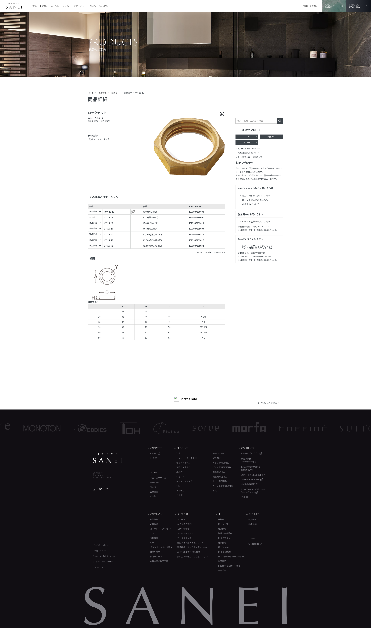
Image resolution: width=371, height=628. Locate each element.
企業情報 (154, 491)
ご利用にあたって (100, 550)
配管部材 (217, 458)
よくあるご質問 (184, 524)
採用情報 (313, 6)
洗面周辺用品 (219, 471)
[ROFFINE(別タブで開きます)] (271, 428)
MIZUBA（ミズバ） (250, 453)
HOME (34, 6)
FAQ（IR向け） (225, 551)
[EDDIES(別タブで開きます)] (58, 428)
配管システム (219, 453)
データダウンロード (186, 537)
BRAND (43, 6)
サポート (181, 519)
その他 (153, 496)
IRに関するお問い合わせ (229, 565)
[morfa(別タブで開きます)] (218, 428)
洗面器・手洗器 (183, 467)
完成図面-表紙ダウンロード (248, 152)
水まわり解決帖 (248, 484)
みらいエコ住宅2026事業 (188, 551)
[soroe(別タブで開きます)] (174, 428)
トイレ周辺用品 (220, 481)
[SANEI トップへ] (107, 458)
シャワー (180, 476)
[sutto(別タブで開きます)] (326, 428)
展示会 (153, 487)
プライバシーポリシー (101, 545)
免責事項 (222, 561)
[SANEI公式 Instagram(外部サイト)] (94, 489)
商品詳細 (93, 211)
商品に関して (156, 482)
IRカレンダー (224, 547)
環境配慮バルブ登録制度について (192, 547)
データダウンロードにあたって (250, 157)
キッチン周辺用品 (221, 462)
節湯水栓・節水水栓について (190, 542)
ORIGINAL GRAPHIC (250, 479)
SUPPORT (55, 6)
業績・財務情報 (225, 533)
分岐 (178, 485)
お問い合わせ (183, 528)
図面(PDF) (271, 136)
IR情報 (305, 6)
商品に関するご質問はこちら (256, 195)
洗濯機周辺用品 (220, 476)
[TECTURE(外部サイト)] (107, 489)
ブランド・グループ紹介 (161, 547)
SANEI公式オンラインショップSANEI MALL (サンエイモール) (257, 246)
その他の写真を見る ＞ (269, 402)
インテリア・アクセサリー (188, 481)
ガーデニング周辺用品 (223, 485)
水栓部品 (180, 490)
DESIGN (66, 6)
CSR (152, 533)
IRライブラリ (224, 537)
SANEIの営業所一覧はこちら (256, 221)
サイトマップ (98, 567)
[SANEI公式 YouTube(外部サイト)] (100, 489)
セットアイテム (183, 462)
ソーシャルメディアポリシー (104, 561)
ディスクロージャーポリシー (231, 556)
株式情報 (222, 542)
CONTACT (104, 6)
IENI (243, 497)
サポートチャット (185, 533)
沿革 (152, 542)
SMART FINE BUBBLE (251, 474)
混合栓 (179, 453)
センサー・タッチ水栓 (186, 458)
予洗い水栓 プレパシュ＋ (247, 460)
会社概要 (154, 537)
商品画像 (246, 142)
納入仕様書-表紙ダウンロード (249, 148)
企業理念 (154, 524)
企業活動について (250, 204)
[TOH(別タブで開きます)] (98, 428)
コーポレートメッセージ (161, 528)
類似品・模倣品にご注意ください (192, 556)
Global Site (253, 543)
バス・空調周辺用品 (222, 467)
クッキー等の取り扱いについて (105, 556)
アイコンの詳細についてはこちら (212, 252)
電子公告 (222, 570)
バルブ (179, 495)
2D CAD (247, 136)
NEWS (93, 6)
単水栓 (179, 471)
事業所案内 (155, 551)
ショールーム (156, 556)
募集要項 (252, 524)
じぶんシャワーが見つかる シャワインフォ (253, 491)
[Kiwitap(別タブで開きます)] (135, 428)
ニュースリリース (158, 477)
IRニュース (223, 524)
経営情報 (222, 528)
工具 (215, 490)
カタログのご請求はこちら (255, 199)
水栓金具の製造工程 (159, 561)
